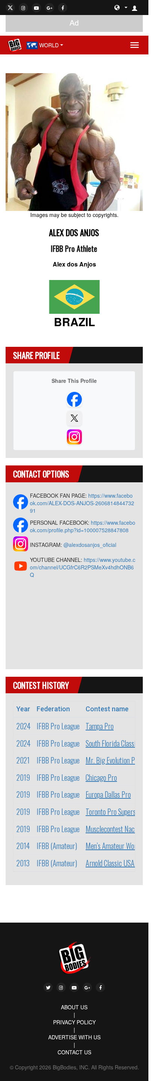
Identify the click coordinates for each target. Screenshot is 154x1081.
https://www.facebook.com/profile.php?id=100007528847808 (82, 526)
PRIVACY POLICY (74, 1022)
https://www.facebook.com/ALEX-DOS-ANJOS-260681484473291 (82, 503)
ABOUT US (74, 1007)
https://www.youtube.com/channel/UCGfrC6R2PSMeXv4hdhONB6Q (82, 567)
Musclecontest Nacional (116, 828)
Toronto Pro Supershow (116, 811)
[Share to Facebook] (74, 399)
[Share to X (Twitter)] (74, 418)
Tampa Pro (100, 726)
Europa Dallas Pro (108, 794)
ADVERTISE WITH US (74, 1037)
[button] (137, 7)
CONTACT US (74, 1052)
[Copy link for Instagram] (74, 436)
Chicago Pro (101, 777)
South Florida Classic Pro (118, 743)
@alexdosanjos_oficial (90, 544)
